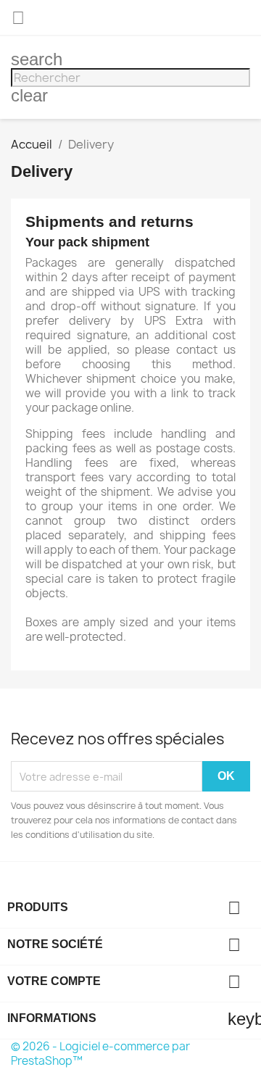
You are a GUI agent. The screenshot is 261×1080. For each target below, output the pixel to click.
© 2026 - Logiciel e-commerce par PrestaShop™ (100, 1053)
